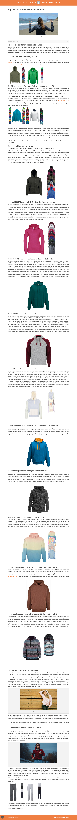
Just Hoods (63, 100)
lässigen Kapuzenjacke (24, 64)
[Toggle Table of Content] (66, 41)
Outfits (25, 2)
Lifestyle (44, 2)
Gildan (58, 100)
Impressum (66, 817)
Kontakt (56, 817)
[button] (2, 817)
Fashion (19, 2)
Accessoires (32, 2)
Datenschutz (61, 817)
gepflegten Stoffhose (49, 716)
